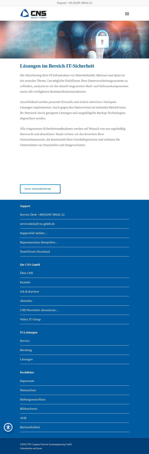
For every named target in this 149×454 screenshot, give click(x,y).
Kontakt (25, 282)
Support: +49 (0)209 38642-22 (74, 2)
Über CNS (26, 273)
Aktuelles (26, 301)
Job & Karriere (29, 291)
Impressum (27, 381)
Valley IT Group (30, 319)
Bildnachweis (28, 408)
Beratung (26, 350)
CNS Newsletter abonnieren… (39, 310)
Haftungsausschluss (33, 399)
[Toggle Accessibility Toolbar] (8, 427)
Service (25, 340)
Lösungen (26, 359)
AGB (23, 418)
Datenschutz (28, 390)
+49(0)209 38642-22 (51, 214)
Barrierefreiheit (30, 427)
